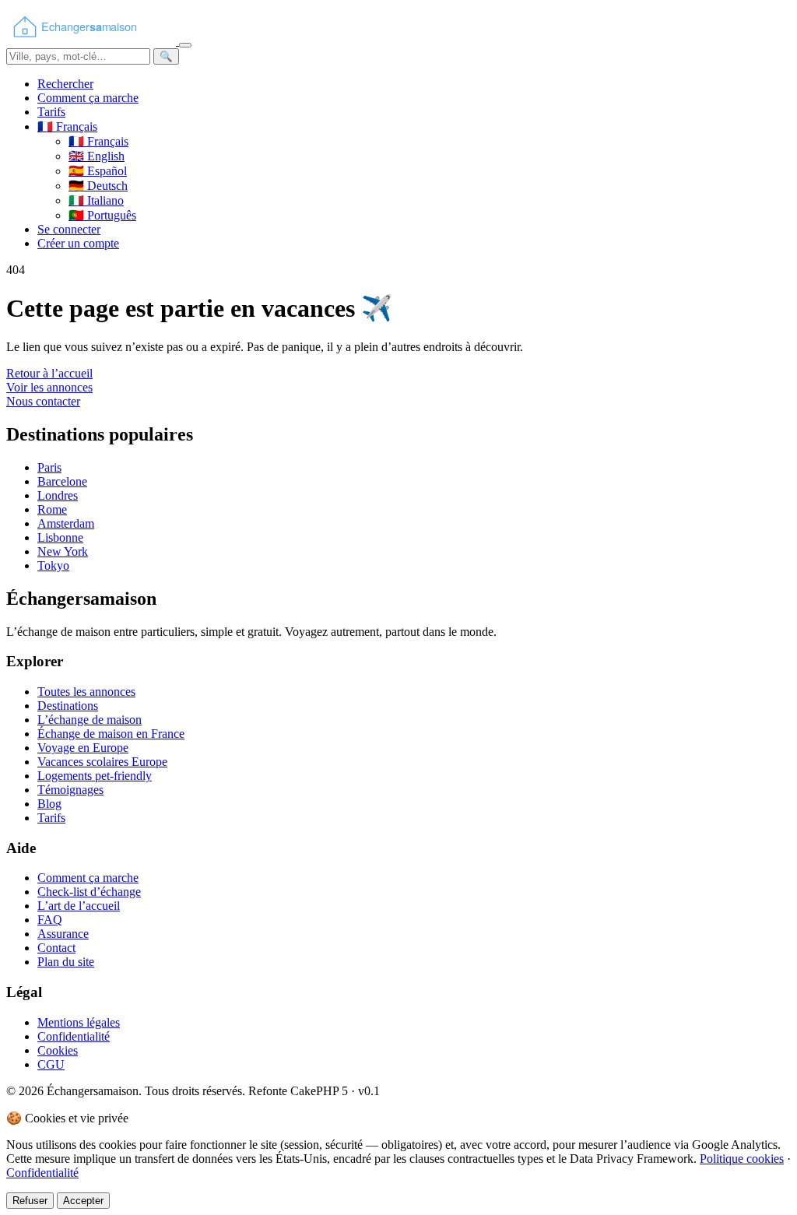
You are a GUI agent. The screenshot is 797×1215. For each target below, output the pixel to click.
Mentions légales (78, 1022)
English (96, 156)
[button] (67, 126)
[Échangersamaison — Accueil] (92, 40)
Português (102, 215)
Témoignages (70, 789)
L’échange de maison (89, 719)
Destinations (67, 705)
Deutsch (98, 185)
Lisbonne (60, 537)
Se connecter (68, 229)
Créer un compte (78, 243)
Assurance (63, 933)
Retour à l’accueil (49, 373)
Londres (57, 495)
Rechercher (65, 83)
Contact (56, 947)
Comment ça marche (88, 97)
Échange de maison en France (110, 733)
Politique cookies (742, 1158)
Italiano (96, 200)
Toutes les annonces (86, 691)
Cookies (57, 1050)
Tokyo (53, 565)
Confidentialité (73, 1036)
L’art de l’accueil (78, 905)
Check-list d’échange (89, 891)
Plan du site (65, 961)
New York (62, 551)
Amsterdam (65, 523)
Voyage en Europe (82, 747)
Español (97, 170)
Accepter (83, 1200)
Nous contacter (43, 401)
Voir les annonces (49, 387)
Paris (49, 467)
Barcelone (62, 481)
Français (98, 141)
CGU (51, 1064)
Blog (49, 803)
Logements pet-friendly (94, 775)
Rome (52, 509)
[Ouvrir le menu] (185, 45)
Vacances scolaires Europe (102, 761)
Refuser (29, 1200)
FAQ (49, 919)
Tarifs (51, 111)
